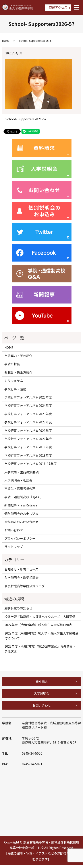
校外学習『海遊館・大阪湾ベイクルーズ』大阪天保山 (41, 616)
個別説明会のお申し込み (21, 513)
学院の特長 (12, 364)
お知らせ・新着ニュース (21, 569)
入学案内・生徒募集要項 (21, 472)
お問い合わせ (13, 530)
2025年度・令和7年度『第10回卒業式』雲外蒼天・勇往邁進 (40, 648)
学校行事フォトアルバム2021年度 (28, 430)
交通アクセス (58, 7)
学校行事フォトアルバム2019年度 (28, 447)
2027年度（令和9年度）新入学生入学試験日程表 (38, 625)
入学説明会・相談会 (18, 480)
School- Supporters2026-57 (26, 119)
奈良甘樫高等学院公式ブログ (24, 586)
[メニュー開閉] (76, 7)
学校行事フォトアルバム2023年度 (28, 414)
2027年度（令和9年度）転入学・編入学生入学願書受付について (41, 635)
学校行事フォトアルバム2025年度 (28, 397)
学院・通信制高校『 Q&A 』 (23, 497)
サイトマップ (13, 546)
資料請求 (41, 681)
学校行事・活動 (15, 389)
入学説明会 (41, 693)
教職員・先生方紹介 (18, 372)
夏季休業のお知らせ (18, 608)
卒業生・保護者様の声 (19, 488)
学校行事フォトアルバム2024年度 (28, 405)
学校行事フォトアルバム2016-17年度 (30, 463)
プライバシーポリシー (19, 538)
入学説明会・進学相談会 (21, 577)
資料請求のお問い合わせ (21, 522)
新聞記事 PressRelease (20, 505)
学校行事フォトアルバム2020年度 (28, 438)
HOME (6, 40)
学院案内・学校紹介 (18, 355)
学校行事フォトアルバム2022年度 (28, 422)
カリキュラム (13, 380)
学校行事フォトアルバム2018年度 (28, 455)
